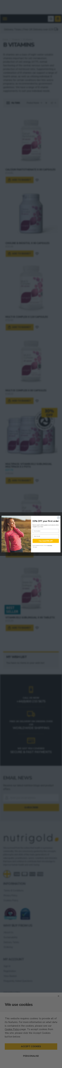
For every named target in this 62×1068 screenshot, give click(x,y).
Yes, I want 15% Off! (46, 541)
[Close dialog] (58, 517)
